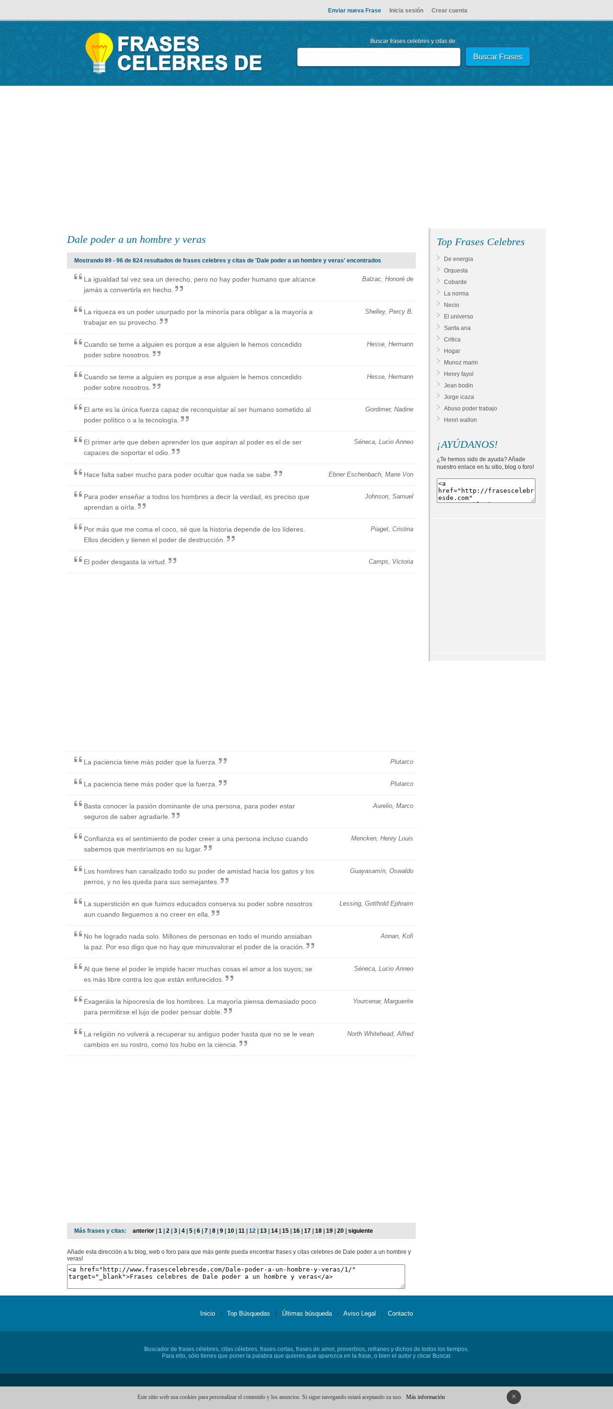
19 (329, 1230)
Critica (452, 339)
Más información (425, 1397)
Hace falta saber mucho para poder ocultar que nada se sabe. (178, 474)
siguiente (360, 1230)
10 (230, 1230)
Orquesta (456, 270)
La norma (456, 293)
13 (263, 1230)
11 (241, 1230)
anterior (143, 1230)
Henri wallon (460, 420)
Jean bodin (458, 385)
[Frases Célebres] (174, 74)
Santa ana (457, 328)
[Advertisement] (306, 159)
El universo (458, 316)
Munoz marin (461, 362)
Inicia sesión (406, 10)
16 (296, 1230)
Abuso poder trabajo (470, 408)
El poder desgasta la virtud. (125, 562)
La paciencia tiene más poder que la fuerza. (150, 762)
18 (318, 1230)
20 (340, 1230)
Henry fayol (459, 374)
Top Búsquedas (248, 1313)
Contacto (400, 1313)
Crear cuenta (449, 10)
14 (274, 1230)
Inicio (207, 1313)
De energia (458, 259)
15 (285, 1230)
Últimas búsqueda (307, 1313)
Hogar (452, 351)
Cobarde (455, 282)
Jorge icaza (459, 397)
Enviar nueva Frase (354, 10)
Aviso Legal (359, 1313)
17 (307, 1230)
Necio (451, 305)
